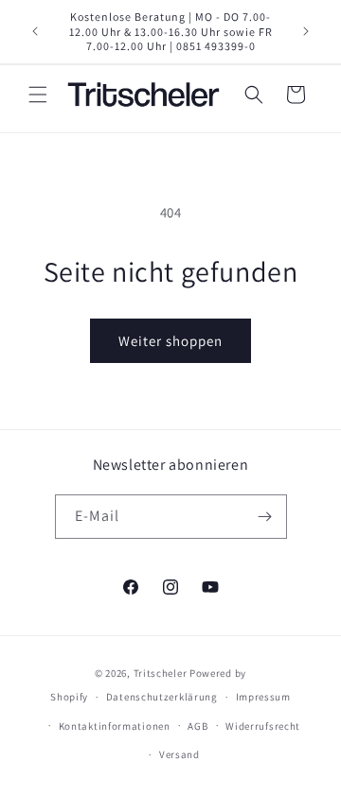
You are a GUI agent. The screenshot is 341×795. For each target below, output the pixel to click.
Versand (179, 754)
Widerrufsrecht (262, 726)
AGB (197, 726)
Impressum (263, 696)
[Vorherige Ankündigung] (35, 31)
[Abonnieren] (265, 516)
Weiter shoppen (170, 341)
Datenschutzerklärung (162, 696)
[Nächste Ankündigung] (306, 31)
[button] (38, 94)
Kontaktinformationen (114, 726)
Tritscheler (161, 673)
